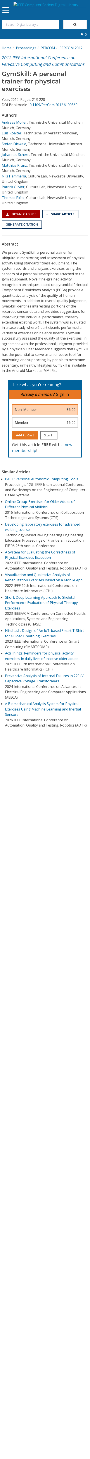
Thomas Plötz (13, 197)
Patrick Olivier (13, 186)
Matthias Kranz (14, 165)
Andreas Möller (14, 122)
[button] (83, 34)
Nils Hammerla (14, 176)
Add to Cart (25, 435)
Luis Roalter (11, 133)
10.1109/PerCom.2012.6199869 (53, 104)
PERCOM (48, 47)
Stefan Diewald (14, 143)
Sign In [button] (62, 394)
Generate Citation (22, 224)
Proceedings (26, 47)
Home (7, 47)
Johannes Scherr (15, 154)
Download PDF (23, 214)
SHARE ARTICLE (62, 214)
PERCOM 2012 (71, 47)
